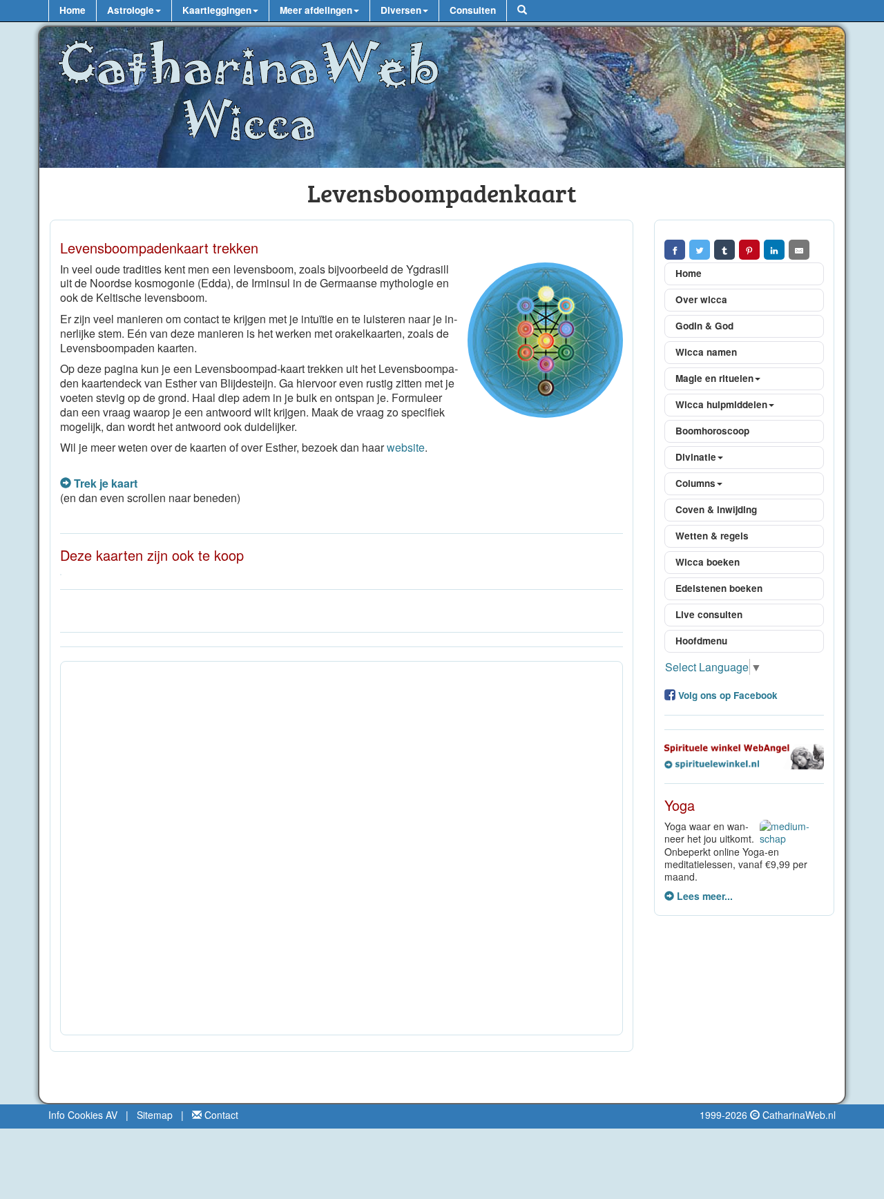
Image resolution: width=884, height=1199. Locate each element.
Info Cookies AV (82, 1115)
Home (72, 10)
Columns (695, 483)
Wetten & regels (712, 535)
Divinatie (695, 456)
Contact (220, 1115)
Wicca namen (706, 351)
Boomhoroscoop (712, 430)
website (406, 447)
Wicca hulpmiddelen (721, 404)
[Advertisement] (341, 848)
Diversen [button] (401, 10)
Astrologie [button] (130, 10)
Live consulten (708, 614)
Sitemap (155, 1115)
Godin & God (704, 325)
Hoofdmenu (701, 640)
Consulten (473, 10)
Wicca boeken (707, 561)
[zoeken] (521, 10)
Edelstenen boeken (718, 588)
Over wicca (701, 299)
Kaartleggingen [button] (216, 10)
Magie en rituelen (714, 378)
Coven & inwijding (716, 509)
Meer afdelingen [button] (316, 10)
